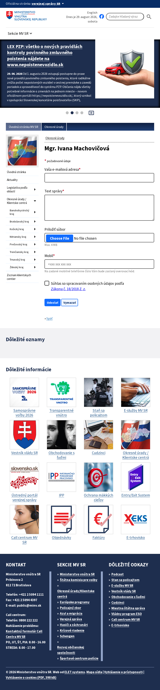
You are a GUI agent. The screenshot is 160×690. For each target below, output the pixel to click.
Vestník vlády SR (123, 591)
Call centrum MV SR (125, 619)
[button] (20, 32)
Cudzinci (117, 602)
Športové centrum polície (79, 658)
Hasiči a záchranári (74, 625)
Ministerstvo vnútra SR (77, 574)
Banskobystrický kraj (19, 212)
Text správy (54, 191)
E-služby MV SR (122, 585)
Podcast (117, 574)
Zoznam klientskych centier (19, 277)
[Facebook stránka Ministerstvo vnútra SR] (101, 16)
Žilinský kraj (16, 267)
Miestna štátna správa (128, 608)
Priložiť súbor (54, 229)
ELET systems (74, 672)
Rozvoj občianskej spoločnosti (70, 650)
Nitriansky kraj (18, 236)
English (92, 12)
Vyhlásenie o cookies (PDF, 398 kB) (31, 677)
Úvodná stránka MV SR (23, 127)
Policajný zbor (70, 608)
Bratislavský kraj (19, 221)
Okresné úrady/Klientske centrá (75, 594)
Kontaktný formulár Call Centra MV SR (24, 634)
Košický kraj (17, 229)
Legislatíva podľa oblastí (17, 189)
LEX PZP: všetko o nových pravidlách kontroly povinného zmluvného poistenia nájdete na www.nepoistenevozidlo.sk (44, 55)
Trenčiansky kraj (19, 252)
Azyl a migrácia (71, 613)
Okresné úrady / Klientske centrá (17, 201)
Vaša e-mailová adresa (62, 169)
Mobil (49, 255)
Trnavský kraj (17, 259)
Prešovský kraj (18, 244)
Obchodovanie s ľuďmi (128, 597)
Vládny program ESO (126, 614)
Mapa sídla (94, 672)
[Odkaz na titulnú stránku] (27, 14)
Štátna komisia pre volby (78, 580)
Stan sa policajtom (125, 580)
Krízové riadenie (72, 630)
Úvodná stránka (16, 172)
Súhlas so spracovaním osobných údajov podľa (87, 286)
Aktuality (12, 180)
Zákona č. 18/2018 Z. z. (68, 289)
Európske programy (75, 602)
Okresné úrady (53, 127)
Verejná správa (71, 619)
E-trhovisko (120, 625)
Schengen (67, 636)
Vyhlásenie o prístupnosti (123, 672)
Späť (49, 318)
